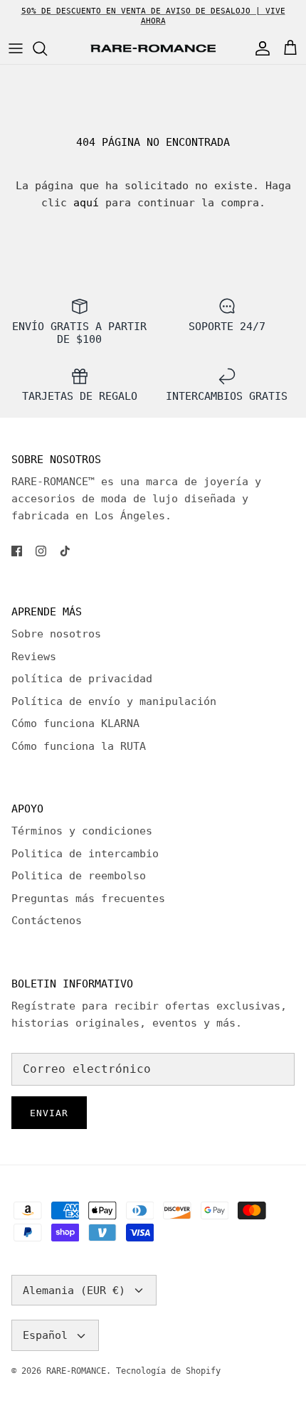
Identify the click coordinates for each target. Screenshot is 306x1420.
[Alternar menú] (15, 48)
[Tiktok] (65, 551)
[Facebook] (16, 551)
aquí (86, 202)
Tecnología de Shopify (168, 1371)
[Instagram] (41, 551)
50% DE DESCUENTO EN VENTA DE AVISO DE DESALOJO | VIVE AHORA (153, 16)
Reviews (33, 656)
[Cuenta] (259, 48)
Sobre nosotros (56, 633)
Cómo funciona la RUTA (78, 746)
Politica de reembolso (78, 875)
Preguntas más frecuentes (88, 898)
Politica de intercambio (85, 853)
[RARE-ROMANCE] (153, 48)
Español (45, 1335)
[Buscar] (47, 48)
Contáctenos (46, 920)
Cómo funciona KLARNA (75, 723)
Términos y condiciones (81, 831)
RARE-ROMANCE (76, 1371)
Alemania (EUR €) (74, 1290)
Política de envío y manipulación (113, 701)
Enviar (49, 1113)
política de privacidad (81, 678)
